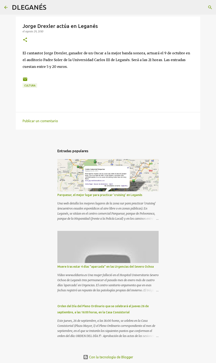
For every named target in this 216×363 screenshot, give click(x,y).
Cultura (29, 85)
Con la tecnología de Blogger (110, 357)
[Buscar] (52, 7)
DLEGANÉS (29, 7)
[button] (25, 40)
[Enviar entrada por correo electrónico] (25, 80)
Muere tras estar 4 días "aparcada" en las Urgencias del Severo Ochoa (105, 266)
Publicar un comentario (40, 121)
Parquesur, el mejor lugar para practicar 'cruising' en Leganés (99, 195)
